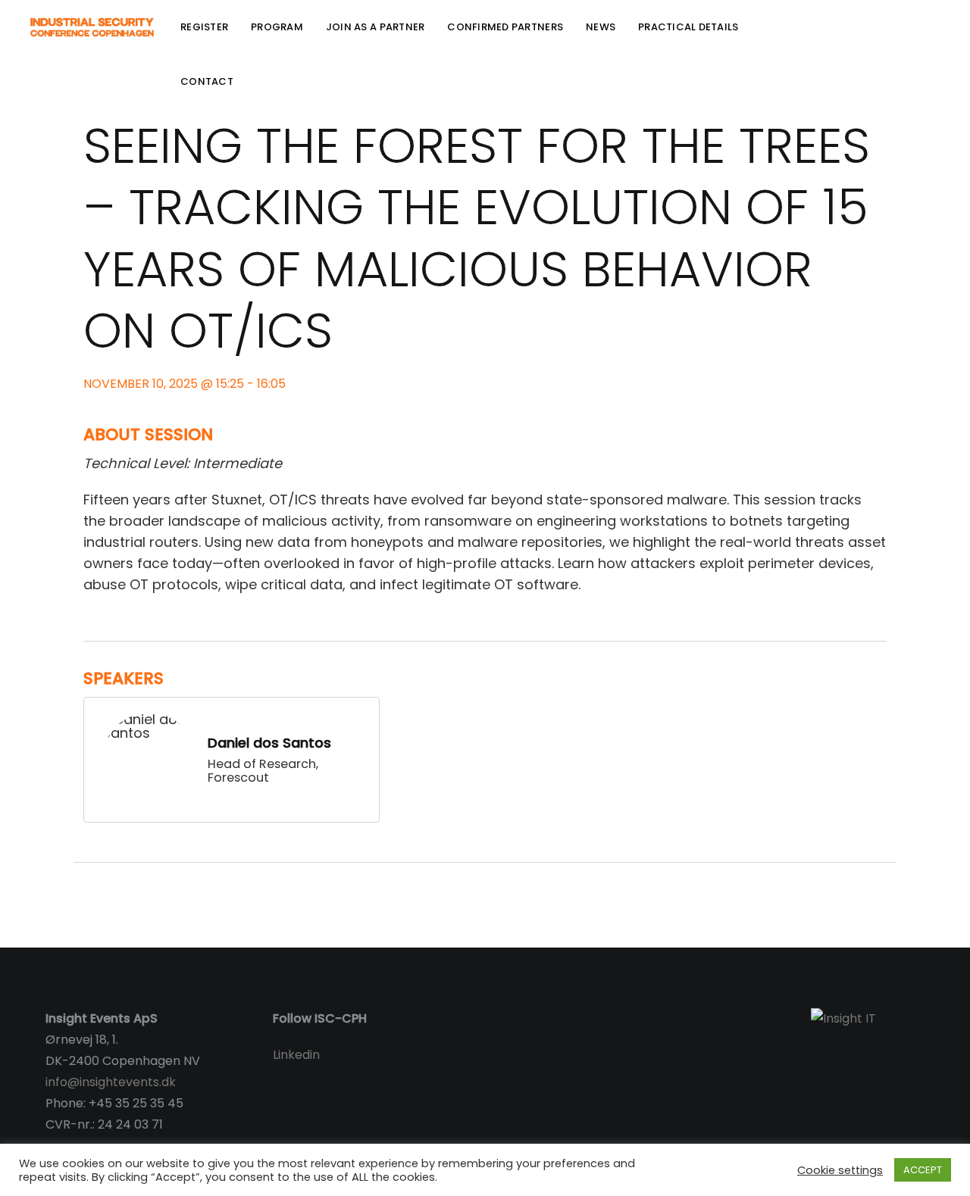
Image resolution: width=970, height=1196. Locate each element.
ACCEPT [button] (922, 1170)
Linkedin (296, 1054)
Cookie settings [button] (840, 1170)
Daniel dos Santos (269, 742)
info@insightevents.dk (110, 1082)
